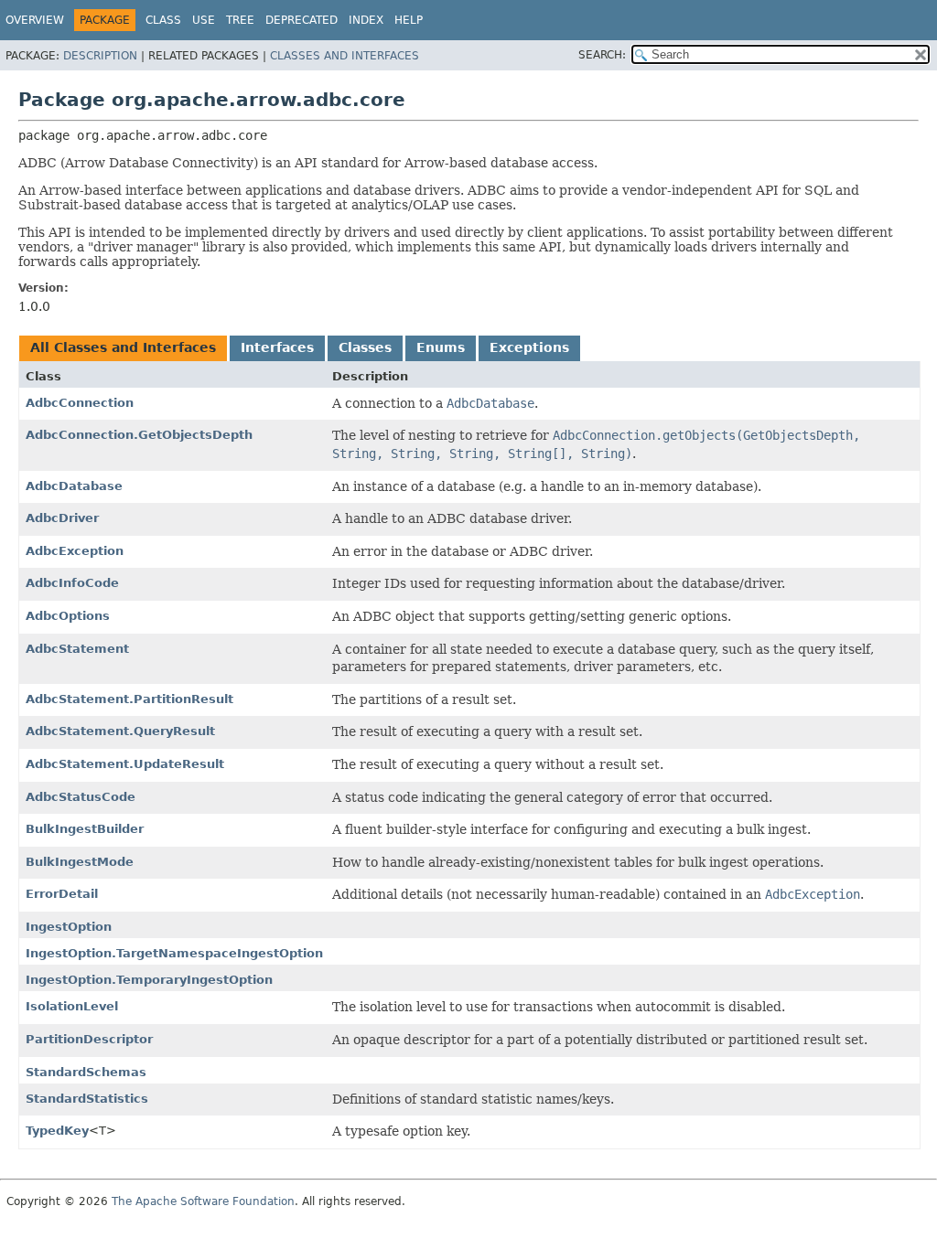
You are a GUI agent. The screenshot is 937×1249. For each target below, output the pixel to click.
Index (366, 20)
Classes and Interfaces (344, 55)
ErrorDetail (62, 894)
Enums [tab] (440, 347)
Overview (34, 20)
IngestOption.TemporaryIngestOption (149, 980)
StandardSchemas (86, 1072)
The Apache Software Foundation (203, 1201)
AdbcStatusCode (80, 797)
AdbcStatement (77, 649)
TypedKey (57, 1130)
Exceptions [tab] (529, 347)
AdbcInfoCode (72, 583)
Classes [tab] (365, 347)
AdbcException (75, 551)
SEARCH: (602, 54)
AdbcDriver (62, 518)
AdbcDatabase (74, 486)
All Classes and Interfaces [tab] (123, 347)
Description (100, 55)
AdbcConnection (80, 403)
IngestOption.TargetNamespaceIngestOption (174, 953)
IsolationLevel (72, 1006)
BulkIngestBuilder (85, 829)
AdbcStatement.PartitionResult (129, 699)
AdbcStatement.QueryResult (120, 731)
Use (203, 20)
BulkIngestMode (80, 862)
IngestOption (69, 927)
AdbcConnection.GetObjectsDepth (139, 435)
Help (408, 20)
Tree (240, 20)
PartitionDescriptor (89, 1039)
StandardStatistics (87, 1098)
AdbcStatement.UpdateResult (125, 764)
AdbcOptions (68, 616)
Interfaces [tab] (277, 347)
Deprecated (301, 20)
